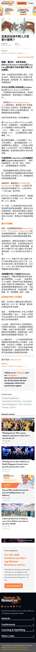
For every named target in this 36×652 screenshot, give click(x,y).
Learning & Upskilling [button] (13, 629)
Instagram (12, 375)
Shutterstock (16, 359)
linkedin (19, 53)
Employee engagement (10, 398)
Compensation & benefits (11, 401)
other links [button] (7, 635)
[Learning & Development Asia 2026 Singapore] (18, 11)
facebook (11, 53)
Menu (31, 3)
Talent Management (9, 404)
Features (5, 407)
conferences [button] (8, 624)
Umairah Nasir (6, 500)
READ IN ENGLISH (25, 57)
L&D (20, 404)
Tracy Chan (18, 45)
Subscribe (22, 3)
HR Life (12, 407)
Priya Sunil (5, 443)
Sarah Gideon (5, 471)
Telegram (20, 372)
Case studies (27, 401)
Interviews (27, 404)
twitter (3, 53)
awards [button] (5, 618)
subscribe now (14, 586)
